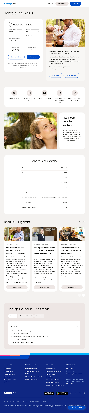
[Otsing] (46, 4)
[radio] (12, 316)
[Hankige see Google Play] (62, 393)
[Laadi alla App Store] (49, 393)
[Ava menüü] (84, 4)
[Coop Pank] (10, 393)
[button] (17, 259)
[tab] (12, 316)
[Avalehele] (10, 4)
